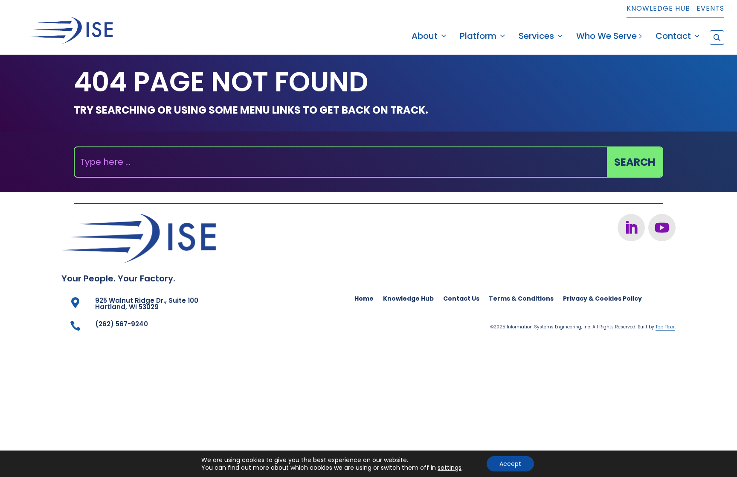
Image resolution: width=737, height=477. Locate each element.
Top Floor (665, 327)
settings (449, 467)
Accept (510, 463)
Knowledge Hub (658, 9)
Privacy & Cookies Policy (602, 299)
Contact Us (461, 299)
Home (364, 299)
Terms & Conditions (521, 299)
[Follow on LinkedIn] (631, 227)
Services (536, 37)
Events (710, 9)
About (425, 37)
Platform (478, 37)
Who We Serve (606, 37)
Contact (673, 37)
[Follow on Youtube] (662, 227)
